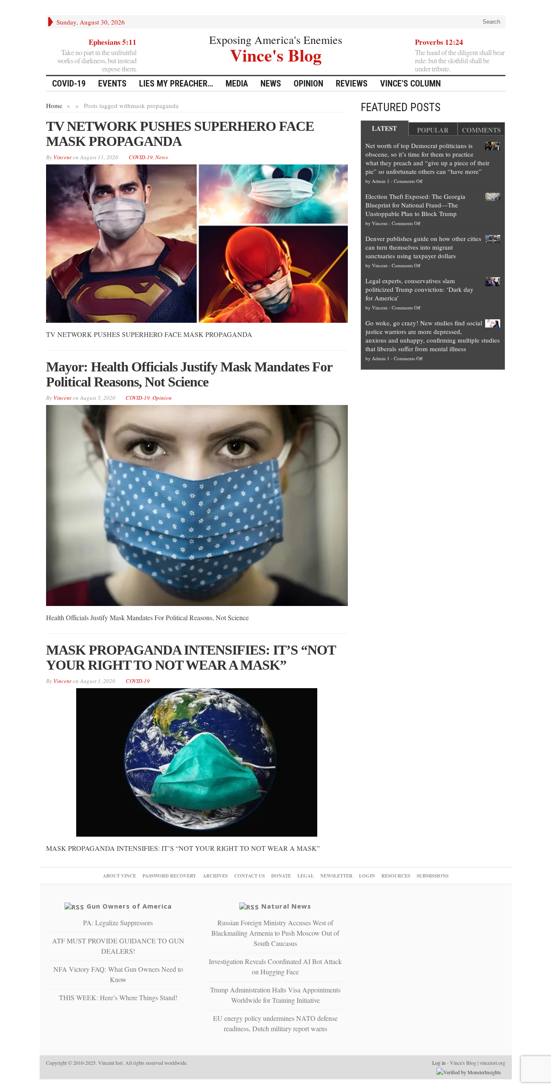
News (270, 83)
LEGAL (305, 875)
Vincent (379, 223)
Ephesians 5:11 (112, 42)
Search (490, 22)
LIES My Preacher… (176, 83)
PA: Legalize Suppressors (118, 922)
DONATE (281, 875)
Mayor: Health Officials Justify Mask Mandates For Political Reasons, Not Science (189, 374)
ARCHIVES (215, 875)
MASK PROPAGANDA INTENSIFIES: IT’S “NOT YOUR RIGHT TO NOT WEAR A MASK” (190, 657)
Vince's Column (410, 83)
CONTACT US (249, 875)
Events (112, 83)
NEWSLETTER (336, 875)
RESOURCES (395, 875)
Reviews (352, 83)
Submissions (433, 875)
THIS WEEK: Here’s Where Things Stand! (118, 997)
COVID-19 (69, 83)
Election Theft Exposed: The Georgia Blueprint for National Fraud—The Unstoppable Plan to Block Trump (415, 205)
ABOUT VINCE (119, 875)
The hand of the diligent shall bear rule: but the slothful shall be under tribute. (460, 60)
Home (54, 105)
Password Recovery (169, 875)
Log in (439, 1062)
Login (367, 875)
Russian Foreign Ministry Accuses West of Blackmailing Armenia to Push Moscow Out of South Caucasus (275, 933)
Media (237, 83)
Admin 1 (381, 181)
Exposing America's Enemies (275, 39)
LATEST (384, 128)
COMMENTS (481, 130)
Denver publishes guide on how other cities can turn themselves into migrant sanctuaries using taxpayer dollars (423, 247)
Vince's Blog (276, 54)
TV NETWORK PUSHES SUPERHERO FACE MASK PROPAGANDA (180, 133)
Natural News (286, 906)
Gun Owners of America (129, 906)
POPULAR (433, 130)
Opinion (308, 83)
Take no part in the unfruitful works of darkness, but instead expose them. (96, 60)
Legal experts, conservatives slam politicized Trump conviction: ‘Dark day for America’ (419, 289)
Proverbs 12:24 (439, 42)
